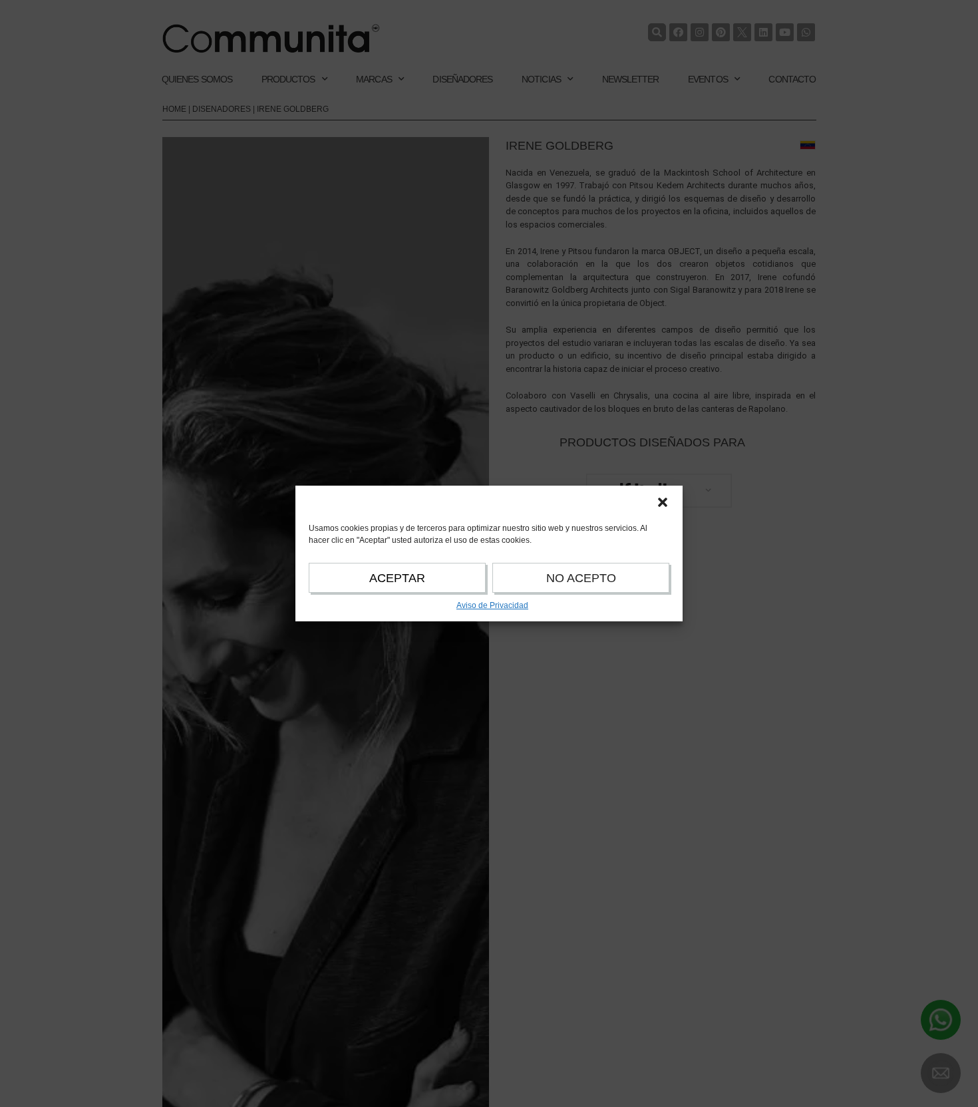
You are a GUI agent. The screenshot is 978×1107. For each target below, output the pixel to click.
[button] (662, 502)
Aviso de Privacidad (492, 605)
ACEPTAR (397, 578)
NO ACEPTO (581, 578)
